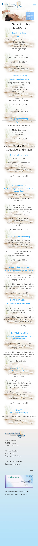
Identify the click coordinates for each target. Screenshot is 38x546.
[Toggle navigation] (34, 5)
